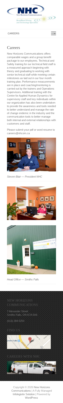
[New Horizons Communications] (31, 15)
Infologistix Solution (24, 394)
